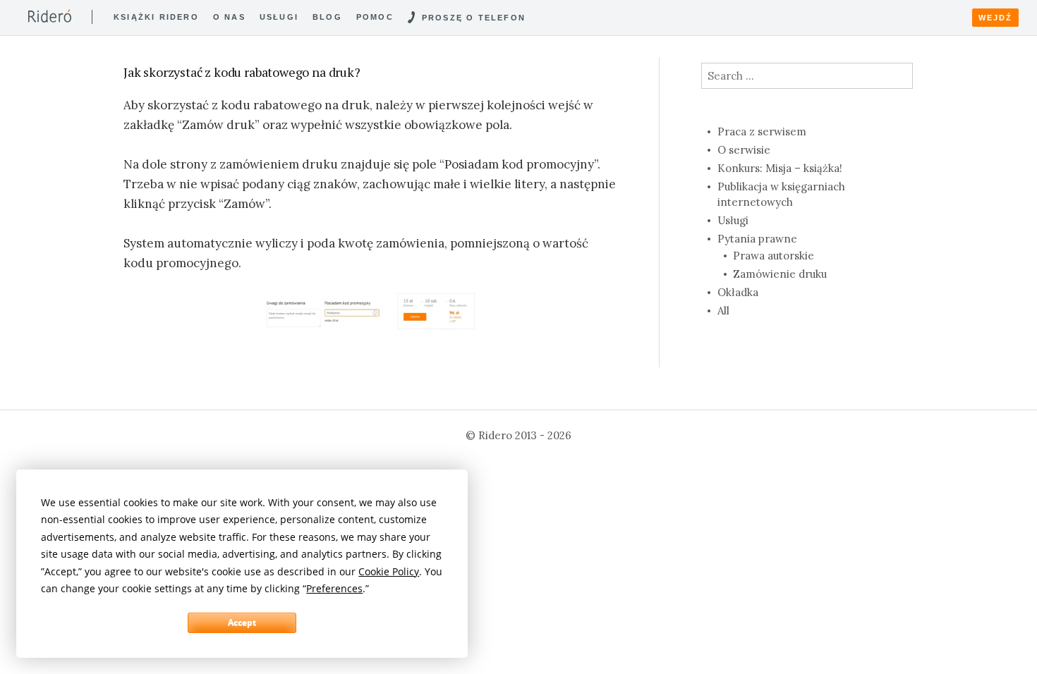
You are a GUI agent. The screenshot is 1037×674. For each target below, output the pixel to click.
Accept (242, 622)
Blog (327, 17)
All (723, 310)
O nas (229, 17)
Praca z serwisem (761, 131)
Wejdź (995, 17)
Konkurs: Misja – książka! (779, 168)
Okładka (737, 292)
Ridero (495, 435)
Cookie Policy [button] (388, 571)
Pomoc (375, 17)
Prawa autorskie (773, 255)
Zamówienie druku (780, 274)
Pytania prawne (757, 238)
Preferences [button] (334, 588)
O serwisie (743, 150)
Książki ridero (156, 17)
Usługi (279, 17)
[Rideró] (49, 16)
